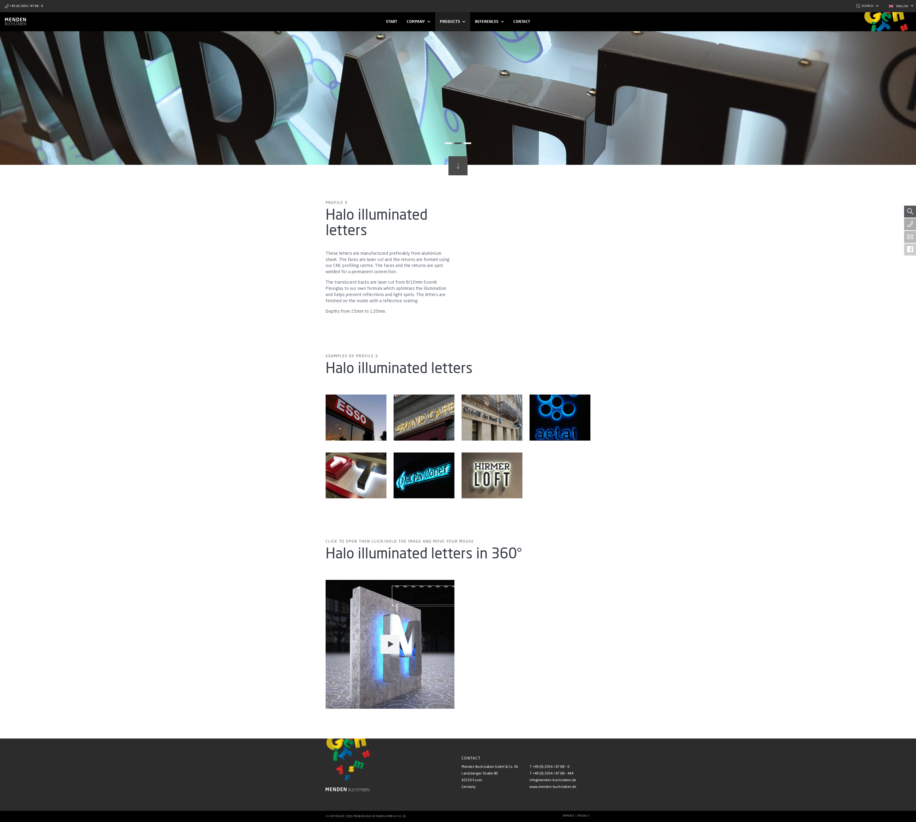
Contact (521, 22)
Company (416, 22)
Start (391, 22)
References (487, 22)
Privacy (584, 815)
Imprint (568, 815)
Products (450, 22)
